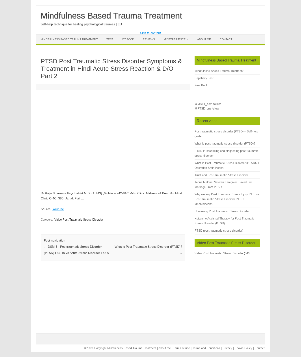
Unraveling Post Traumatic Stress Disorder (222, 211)
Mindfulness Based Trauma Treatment (111, 15)
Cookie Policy (243, 348)
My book (128, 39)
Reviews (149, 39)
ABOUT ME (204, 39)
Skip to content (150, 33)
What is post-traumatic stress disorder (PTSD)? (225, 143)
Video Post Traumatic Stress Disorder (78, 219)
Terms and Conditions (206, 348)
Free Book (201, 85)
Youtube (58, 209)
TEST (109, 39)
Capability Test (204, 78)
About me (164, 348)
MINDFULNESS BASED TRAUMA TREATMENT (69, 39)
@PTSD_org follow (207, 108)
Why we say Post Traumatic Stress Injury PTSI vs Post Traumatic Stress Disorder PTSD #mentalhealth (227, 199)
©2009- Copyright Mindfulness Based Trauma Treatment (120, 348)
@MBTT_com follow (208, 104)
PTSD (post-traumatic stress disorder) (219, 230)
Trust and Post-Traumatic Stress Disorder (221, 175)
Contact (226, 39)
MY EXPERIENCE (175, 39)
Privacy (227, 348)
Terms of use (181, 348)
